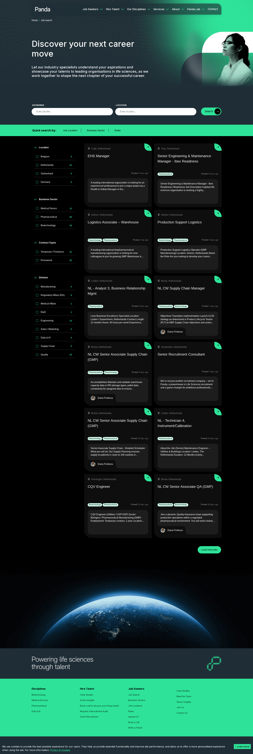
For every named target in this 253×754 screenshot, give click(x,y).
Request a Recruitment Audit (94, 711)
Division (43, 277)
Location (121, 105)
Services (158, 9)
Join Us (180, 707)
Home (35, 20)
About (176, 9)
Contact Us (182, 713)
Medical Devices (40, 700)
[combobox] (155, 111)
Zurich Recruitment (89, 716)
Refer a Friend (135, 727)
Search (209, 111)
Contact (213, 9)
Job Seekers (90, 9)
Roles (117, 130)
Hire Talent (112, 9)
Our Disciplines (136, 9)
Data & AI (36, 711)
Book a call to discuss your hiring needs (99, 705)
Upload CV (133, 716)
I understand (242, 746)
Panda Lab (193, 9)
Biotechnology (39, 694)
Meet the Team (184, 696)
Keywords (38, 105)
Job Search (134, 694)
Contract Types (47, 242)
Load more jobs (209, 549)
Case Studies (86, 694)
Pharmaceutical (39, 705)
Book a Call (133, 722)
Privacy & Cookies (60, 750)
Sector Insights (87, 700)
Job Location (70, 130)
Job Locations (135, 705)
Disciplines (39, 688)
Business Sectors (136, 700)
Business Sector (96, 130)
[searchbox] (72, 111)
